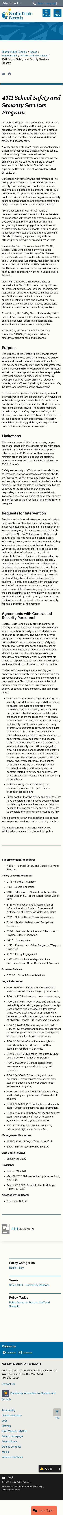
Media (5, 1451)
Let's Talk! (46, 1510)
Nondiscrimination (12, 1415)
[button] (20, 3)
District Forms (9, 1441)
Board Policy (16, 1267)
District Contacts (11, 1446)
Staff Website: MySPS (14, 1431)
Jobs (4, 1420)
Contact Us (8, 1383)
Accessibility (9, 1410)
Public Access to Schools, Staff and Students (29, 1304)
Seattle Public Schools (14, 51)
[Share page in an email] (3, 74)
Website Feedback (12, 1457)
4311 (21, 1229)
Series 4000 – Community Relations (29, 1285)
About (33, 51)
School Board (9, 55)
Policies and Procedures (34, 55)
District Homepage (12, 1436)
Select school (10, 3)
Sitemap (6, 1425)
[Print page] (9, 74)
